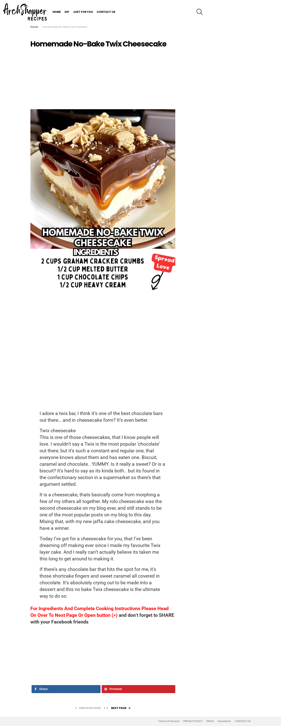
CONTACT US (106, 12)
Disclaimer (224, 721)
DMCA (210, 721)
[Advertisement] (102, 78)
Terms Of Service (168, 721)
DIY (67, 12)
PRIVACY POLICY (193, 721)
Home (57, 12)
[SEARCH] (200, 12)
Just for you (83, 12)
